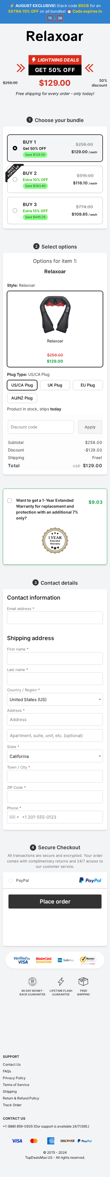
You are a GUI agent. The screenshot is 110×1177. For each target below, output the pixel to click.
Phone (14, 808)
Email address (20, 608)
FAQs (7, 1071)
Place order (55, 901)
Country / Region (23, 690)
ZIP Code (16, 787)
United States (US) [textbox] (28, 699)
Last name (17, 669)
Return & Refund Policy (21, 1098)
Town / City (18, 767)
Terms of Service (16, 1085)
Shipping (10, 1091)
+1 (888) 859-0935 (18, 1126)
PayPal (22, 880)
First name (18, 649)
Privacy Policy (14, 1078)
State (13, 746)
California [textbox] (19, 756)
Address (16, 710)
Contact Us (12, 1064)
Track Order (12, 1105)
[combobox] (55, 699)
